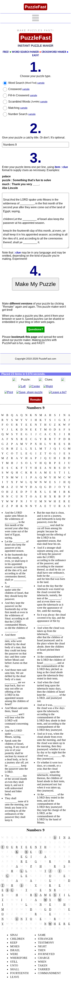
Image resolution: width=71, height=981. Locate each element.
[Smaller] (7, 379)
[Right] (48, 386)
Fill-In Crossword (22, 95)
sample (40, 83)
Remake (35, 399)
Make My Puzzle (35, 284)
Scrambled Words (27, 101)
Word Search (26, 82)
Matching (17, 107)
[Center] (34, 386)
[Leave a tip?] (58, 392)
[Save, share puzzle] (29, 392)
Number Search (22, 114)
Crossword (18, 89)
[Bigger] (14, 379)
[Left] (22, 386)
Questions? (35, 329)
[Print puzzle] (8, 392)
